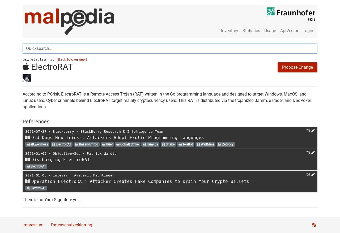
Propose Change (297, 67)
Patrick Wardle (102, 153)
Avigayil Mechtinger (94, 175)
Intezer (60, 175)
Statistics (251, 30)
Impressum (33, 224)
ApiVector (289, 30)
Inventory (229, 30)
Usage (270, 30)
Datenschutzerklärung (71, 224)
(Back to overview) (72, 59)
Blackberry (63, 131)
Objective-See (66, 153)
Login (308, 30)
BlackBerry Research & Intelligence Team (121, 131)
